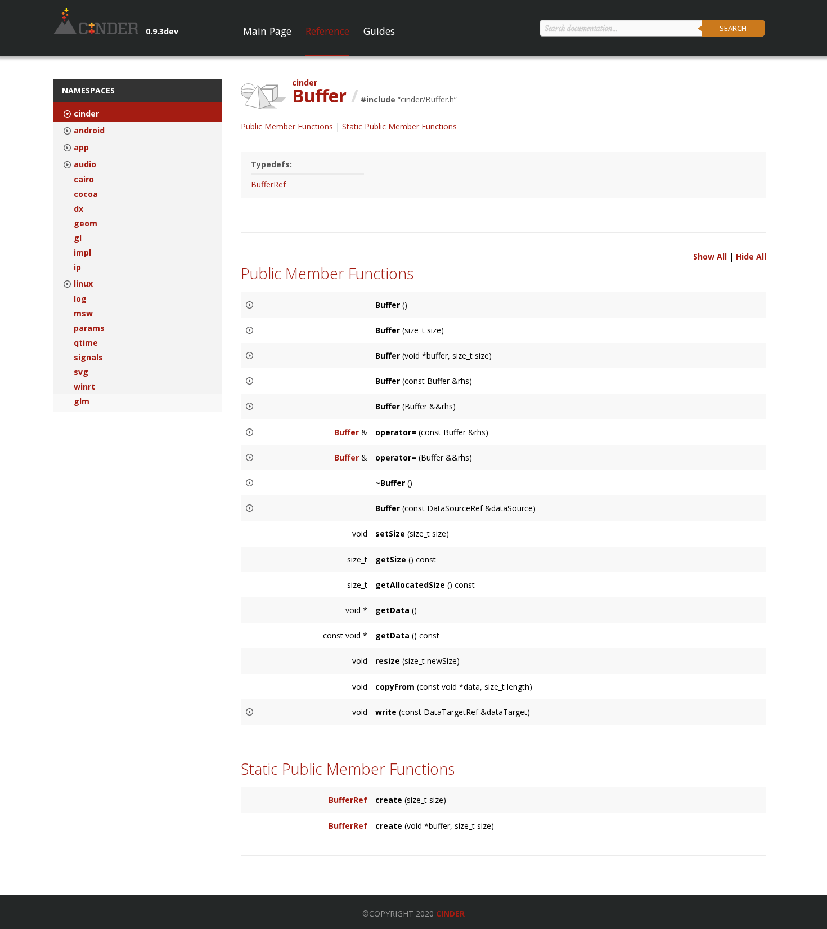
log (80, 298)
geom (85, 223)
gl (78, 238)
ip (77, 267)
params (89, 328)
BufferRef (268, 184)
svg (81, 372)
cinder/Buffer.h (427, 99)
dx (78, 208)
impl (82, 252)
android (89, 130)
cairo (84, 179)
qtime (86, 342)
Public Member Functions (287, 126)
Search (733, 28)
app (81, 147)
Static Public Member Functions (399, 126)
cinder (86, 113)
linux (83, 283)
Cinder (450, 913)
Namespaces (88, 90)
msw (83, 313)
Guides (379, 31)
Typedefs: (271, 164)
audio (85, 164)
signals (88, 357)
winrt (84, 386)
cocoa (86, 194)
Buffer (346, 432)
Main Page (267, 31)
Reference (327, 31)
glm (81, 401)
